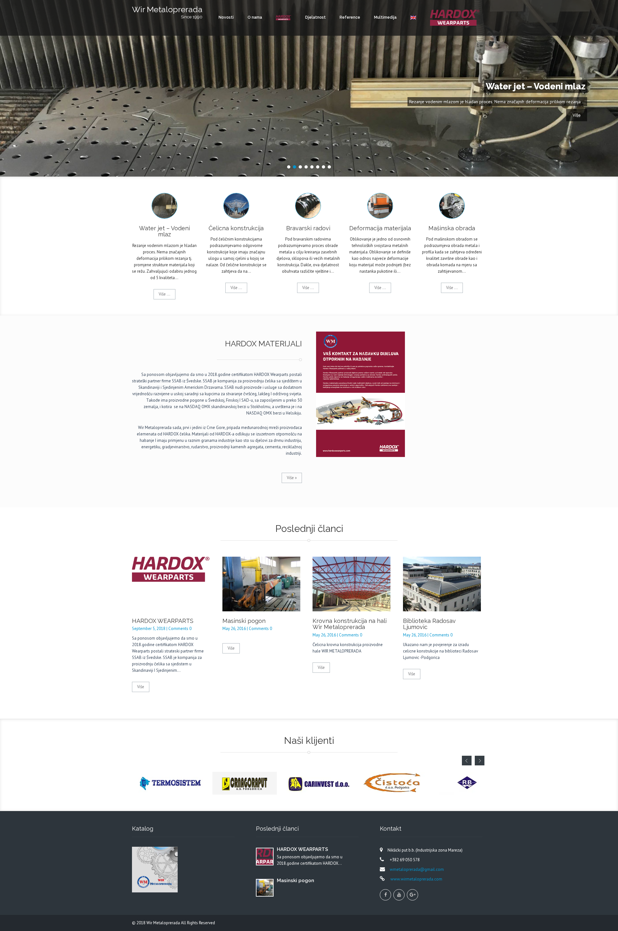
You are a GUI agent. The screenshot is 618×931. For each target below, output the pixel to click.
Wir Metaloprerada (163, 923)
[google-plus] (412, 894)
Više (577, 115)
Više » (292, 477)
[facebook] (385, 894)
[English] (413, 18)
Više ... (164, 294)
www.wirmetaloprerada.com (415, 879)
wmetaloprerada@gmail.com (417, 869)
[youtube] (399, 894)
